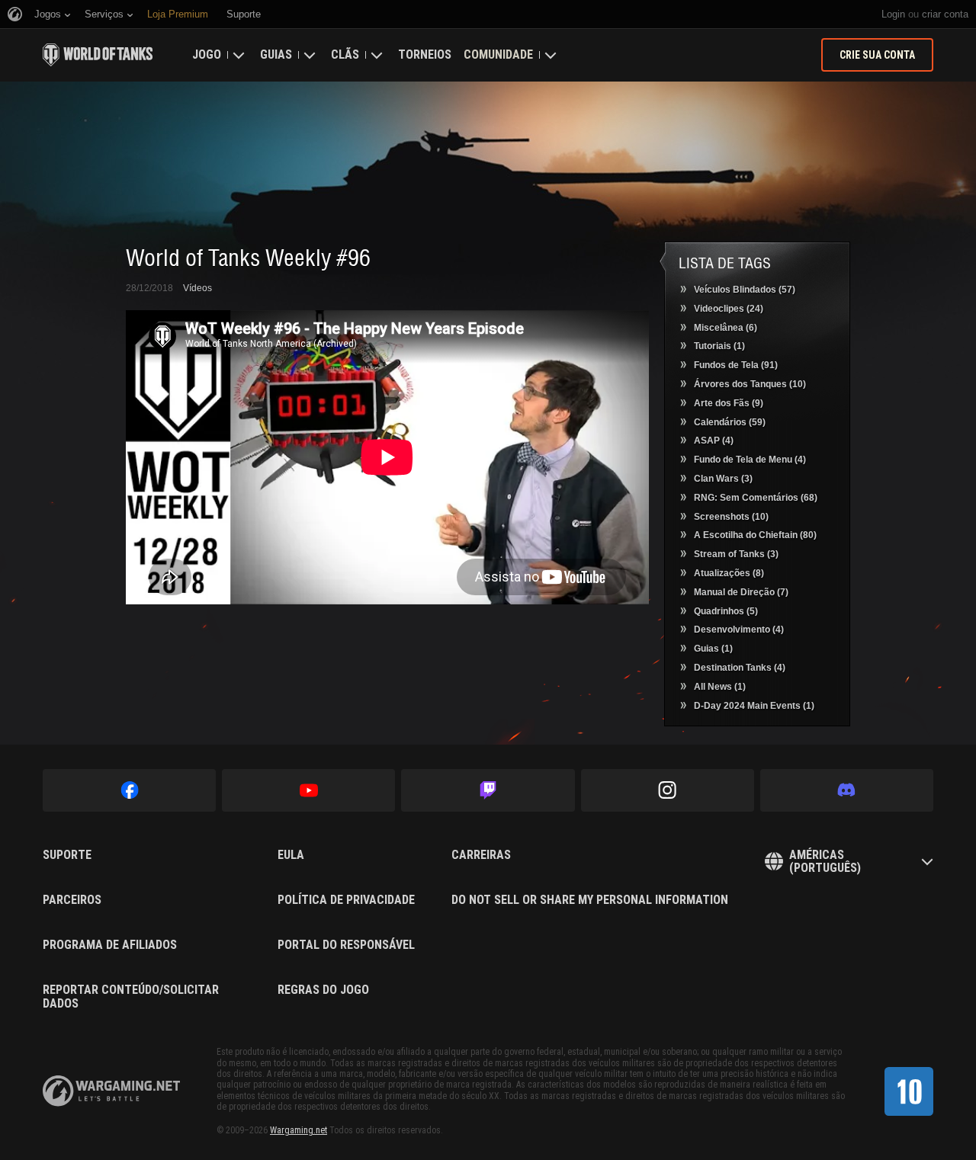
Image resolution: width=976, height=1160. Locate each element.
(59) (730, 422)
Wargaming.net (298, 1130)
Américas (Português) (825, 861)
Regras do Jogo (323, 990)
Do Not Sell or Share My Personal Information (589, 900)
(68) (755, 497)
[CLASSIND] (908, 1091)
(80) (755, 535)
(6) (725, 327)
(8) (729, 573)
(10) (750, 384)
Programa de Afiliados (110, 945)
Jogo (206, 54)
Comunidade (498, 54)
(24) (728, 308)
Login (893, 14)
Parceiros (72, 900)
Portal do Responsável (346, 945)
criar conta (945, 14)
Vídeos (197, 288)
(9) (728, 403)
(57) (744, 289)
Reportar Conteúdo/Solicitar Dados (131, 996)
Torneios (424, 54)
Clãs (345, 54)
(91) (736, 365)
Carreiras (481, 855)
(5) (726, 611)
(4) (714, 440)
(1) (719, 346)
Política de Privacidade (346, 900)
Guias (276, 54)
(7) (741, 592)
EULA (291, 855)
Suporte (67, 855)
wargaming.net (111, 1091)
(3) (723, 478)
